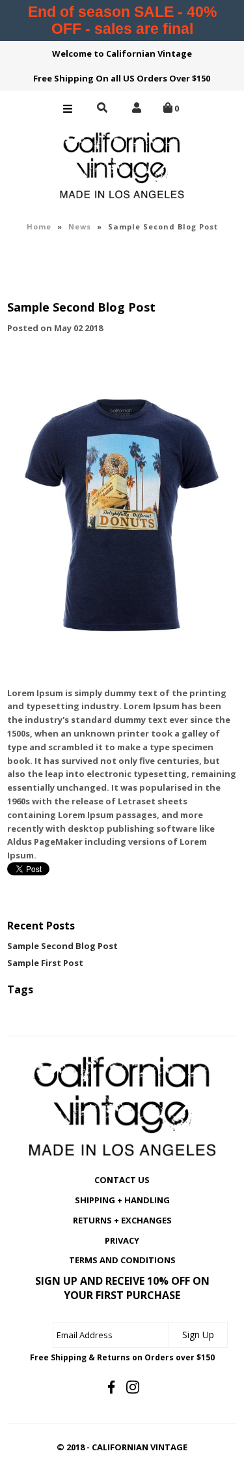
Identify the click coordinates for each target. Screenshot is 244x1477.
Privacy (122, 1240)
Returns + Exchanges (122, 1220)
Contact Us (122, 1180)
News (79, 226)
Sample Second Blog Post (62, 946)
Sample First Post (45, 963)
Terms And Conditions (122, 1260)
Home (39, 226)
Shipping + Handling (122, 1200)
